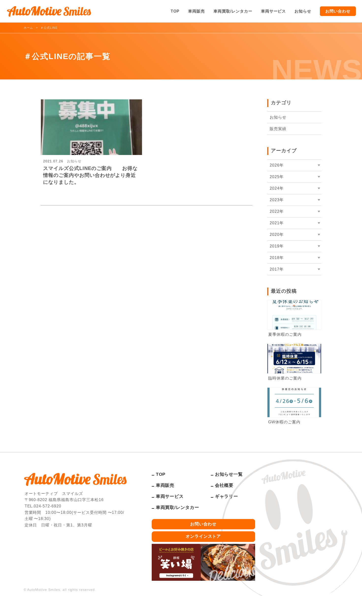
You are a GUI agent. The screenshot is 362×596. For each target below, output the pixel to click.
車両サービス (273, 11)
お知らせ (303, 11)
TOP (175, 11)
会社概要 (224, 485)
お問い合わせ (337, 11)
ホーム (28, 28)
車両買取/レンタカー (233, 11)
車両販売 (196, 11)
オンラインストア (203, 536)
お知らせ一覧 (229, 474)
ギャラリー (226, 496)
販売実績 (278, 129)
